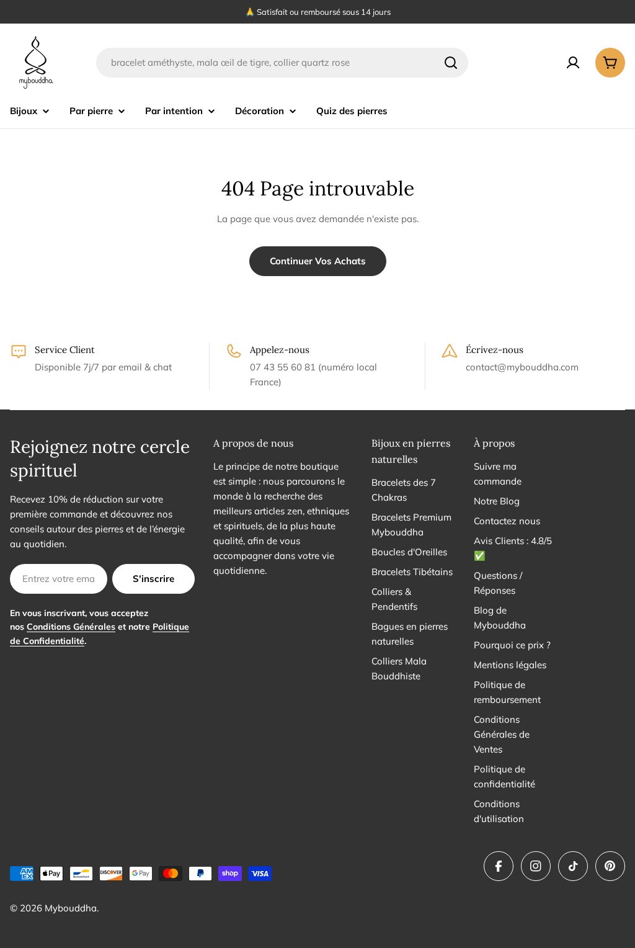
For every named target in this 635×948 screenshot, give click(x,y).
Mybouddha (71, 908)
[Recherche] (450, 62)
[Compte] (573, 62)
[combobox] (282, 63)
